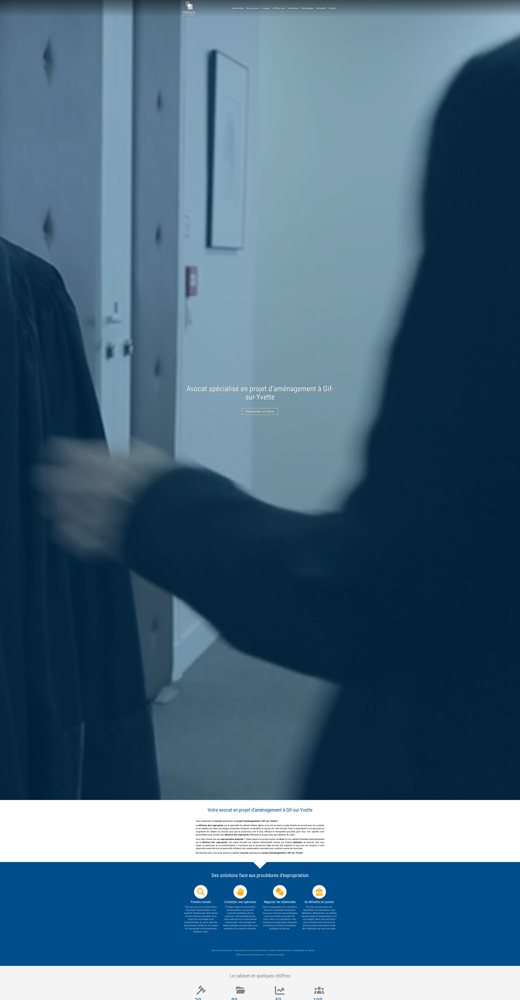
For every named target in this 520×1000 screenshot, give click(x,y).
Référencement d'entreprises (250, 954)
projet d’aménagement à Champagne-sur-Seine (292, 950)
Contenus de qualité (274, 954)
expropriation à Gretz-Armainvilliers (251, 950)
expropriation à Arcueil (222, 950)
